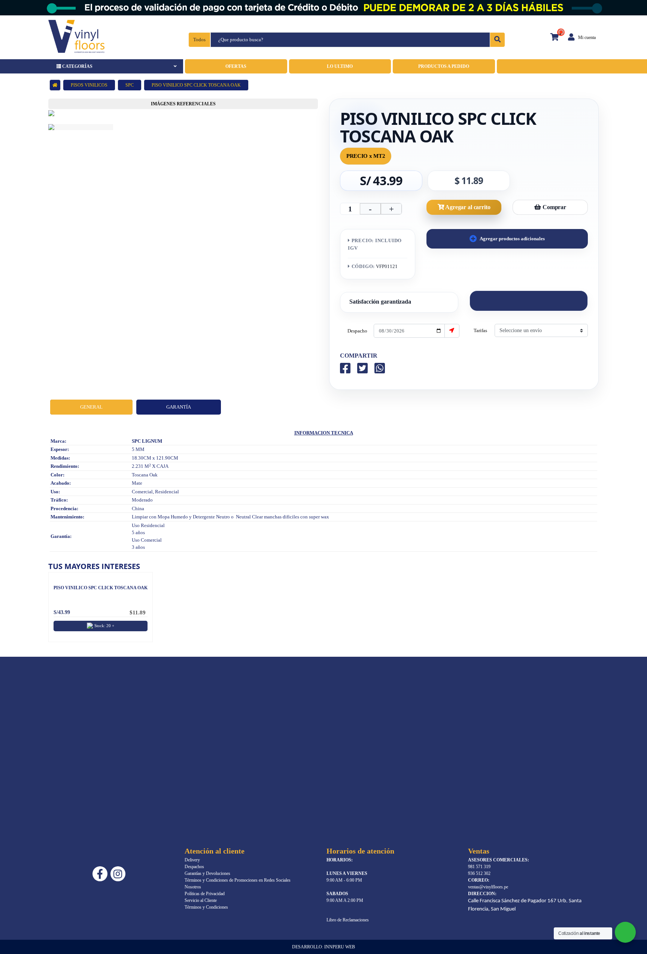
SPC (129, 85)
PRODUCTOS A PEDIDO (443, 66)
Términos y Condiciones (206, 907)
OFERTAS (235, 66)
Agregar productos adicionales (512, 238)
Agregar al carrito (467, 207)
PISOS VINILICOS (89, 85)
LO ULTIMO (340, 66)
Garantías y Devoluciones (207, 873)
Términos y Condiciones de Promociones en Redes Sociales (238, 880)
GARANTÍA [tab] (178, 407)
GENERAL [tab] (91, 407)
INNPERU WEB (339, 947)
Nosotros (193, 887)
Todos (199, 39)
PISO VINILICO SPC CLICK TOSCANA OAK (101, 587)
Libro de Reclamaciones (347, 920)
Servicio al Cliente (201, 900)
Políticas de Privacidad (205, 893)
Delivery (192, 860)
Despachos (194, 866)
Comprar (553, 207)
